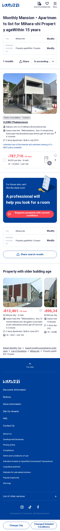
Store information (12, 404)
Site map (7, 483)
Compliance (8, 450)
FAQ (5, 418)
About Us (7, 434)
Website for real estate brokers (17, 472)
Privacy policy (9, 445)
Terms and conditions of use (15, 456)
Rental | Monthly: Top (12, 348)
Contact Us (8, 425)
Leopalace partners (11, 467)
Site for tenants (11, 411)
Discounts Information (14, 389)
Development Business (13, 439)
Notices (7, 397)
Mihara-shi (34, 351)
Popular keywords (11, 478)
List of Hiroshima (18, 351)
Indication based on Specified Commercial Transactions (28, 461)
